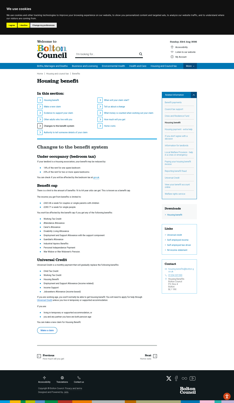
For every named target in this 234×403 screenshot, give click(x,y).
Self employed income (177, 240)
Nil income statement (177, 250)
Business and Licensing (85, 66)
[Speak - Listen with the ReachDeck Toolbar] (227, 396)
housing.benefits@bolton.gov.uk (181, 270)
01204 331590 (175, 275)
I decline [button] (23, 25)
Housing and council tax (57, 73)
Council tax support (174, 109)
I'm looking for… (85, 54)
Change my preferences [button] (43, 25)
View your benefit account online (177, 185)
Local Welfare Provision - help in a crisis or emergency (179, 153)
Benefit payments (173, 102)
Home (40, 73)
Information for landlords (176, 145)
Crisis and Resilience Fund (177, 116)
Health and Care (137, 66)
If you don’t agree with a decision (176, 137)
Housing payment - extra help (178, 129)
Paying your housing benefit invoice (178, 162)
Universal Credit (172, 178)
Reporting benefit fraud (176, 171)
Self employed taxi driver (179, 245)
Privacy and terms (73, 388)
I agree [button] (12, 25)
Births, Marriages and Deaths (52, 66)
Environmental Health (113, 66)
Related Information (174, 95)
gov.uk (96, 177)
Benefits (76, 73)
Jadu (66, 392)
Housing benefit (174, 215)
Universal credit (174, 235)
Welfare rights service (175, 194)
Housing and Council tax (164, 66)
